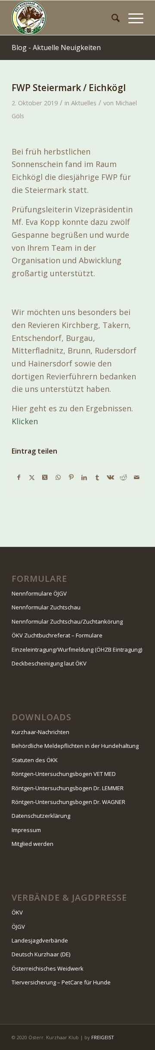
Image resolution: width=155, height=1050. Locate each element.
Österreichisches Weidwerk (48, 968)
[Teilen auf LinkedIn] (84, 477)
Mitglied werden (32, 844)
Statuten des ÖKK (35, 760)
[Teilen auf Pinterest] (71, 477)
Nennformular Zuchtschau (46, 607)
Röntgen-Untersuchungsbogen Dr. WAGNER (68, 802)
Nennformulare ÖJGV (39, 593)
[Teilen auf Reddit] (123, 477)
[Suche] (111, 17)
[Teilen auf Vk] (110, 477)
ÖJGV (18, 926)
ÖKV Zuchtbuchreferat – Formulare (57, 635)
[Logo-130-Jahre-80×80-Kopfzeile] (64, 17)
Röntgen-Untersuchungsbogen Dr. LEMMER (68, 788)
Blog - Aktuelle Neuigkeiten (56, 47)
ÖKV (17, 912)
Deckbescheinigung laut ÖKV (49, 663)
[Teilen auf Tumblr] (97, 477)
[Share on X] (45, 477)
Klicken (25, 421)
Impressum (26, 830)
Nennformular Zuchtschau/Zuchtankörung (67, 621)
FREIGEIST (102, 1037)
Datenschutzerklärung (41, 816)
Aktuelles (83, 102)
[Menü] (131, 17)
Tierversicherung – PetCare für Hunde (61, 982)
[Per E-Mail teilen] (136, 477)
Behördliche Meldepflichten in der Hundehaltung (75, 746)
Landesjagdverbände (40, 940)
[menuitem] (111, 17)
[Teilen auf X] (31, 477)
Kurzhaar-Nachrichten (40, 732)
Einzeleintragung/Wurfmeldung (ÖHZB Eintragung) (77, 649)
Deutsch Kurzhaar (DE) (41, 954)
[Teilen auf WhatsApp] (58, 477)
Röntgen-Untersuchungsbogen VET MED (64, 774)
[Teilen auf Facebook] (18, 477)
